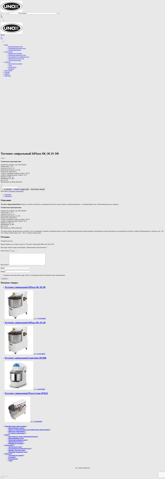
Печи (6, 45)
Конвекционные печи (15, 46)
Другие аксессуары (14, 60)
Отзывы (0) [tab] (8, 196)
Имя (3, 268)
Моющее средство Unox (16, 58)
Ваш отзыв (5, 265)
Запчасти (8, 62)
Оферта (7, 74)
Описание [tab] (8, 194)
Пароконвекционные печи (17, 48)
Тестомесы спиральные (15, 191)
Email (3, 271)
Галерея (7, 72)
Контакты (8, 76)
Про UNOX (8, 70)
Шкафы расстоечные (15, 53)
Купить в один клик (21, 189)
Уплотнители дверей (15, 64)
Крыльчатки (12, 67)
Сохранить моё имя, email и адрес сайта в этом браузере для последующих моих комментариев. (34, 275)
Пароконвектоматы (14, 50)
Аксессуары (8, 52)
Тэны (10, 65)
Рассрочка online (38, 189)
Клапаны (11, 69)
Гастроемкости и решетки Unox (18, 57)
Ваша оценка (5, 251)
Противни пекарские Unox (17, 55)
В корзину (8, 189)
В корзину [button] (42, 318)
